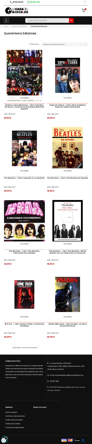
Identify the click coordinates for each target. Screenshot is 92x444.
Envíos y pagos (11, 412)
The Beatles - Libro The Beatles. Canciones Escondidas (24, 252)
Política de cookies (12, 424)
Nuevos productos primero (65, 44)
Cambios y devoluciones (15, 416)
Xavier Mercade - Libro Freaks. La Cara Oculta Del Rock (68, 325)
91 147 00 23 (54, 387)
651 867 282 (54, 381)
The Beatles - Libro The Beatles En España (67, 178)
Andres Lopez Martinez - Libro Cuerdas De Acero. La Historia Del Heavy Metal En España (24, 107)
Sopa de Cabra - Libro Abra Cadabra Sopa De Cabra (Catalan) (68, 106)
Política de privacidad (14, 420)
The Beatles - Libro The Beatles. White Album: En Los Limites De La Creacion (67, 252)
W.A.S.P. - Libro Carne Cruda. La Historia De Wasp (24, 325)
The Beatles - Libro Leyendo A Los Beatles (24, 178)
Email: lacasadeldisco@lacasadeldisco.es (66, 375)
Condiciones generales (14, 427)
